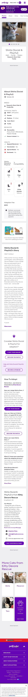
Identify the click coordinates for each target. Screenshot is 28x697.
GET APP (24, 9)
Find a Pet (13, 2)
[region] (14, 690)
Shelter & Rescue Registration (13, 671)
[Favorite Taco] (11, 599)
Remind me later (10, 11)
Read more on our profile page (12, 527)
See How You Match (14, 357)
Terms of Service (16, 672)
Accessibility (19, 676)
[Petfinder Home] (5, 2)
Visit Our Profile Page (14, 543)
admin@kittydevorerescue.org (16, 534)
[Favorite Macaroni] (24, 574)
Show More (7, 483)
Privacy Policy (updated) (9, 676)
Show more (7, 326)
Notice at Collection (13, 674)
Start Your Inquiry (13, 352)
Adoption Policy (12, 531)
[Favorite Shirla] (11, 574)
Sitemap (9, 672)
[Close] (26, 685)
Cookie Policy (13, 677)
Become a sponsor (14, 370)
